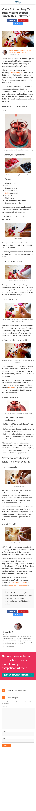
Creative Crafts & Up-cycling (25, 50)
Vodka (7, 193)
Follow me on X (9, 646)
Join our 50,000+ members (17, 675)
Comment (4, 707)
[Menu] (2, 2)
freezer (11, 388)
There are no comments (16, 690)
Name (3, 731)
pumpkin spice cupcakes (18, 585)
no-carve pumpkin (18, 582)
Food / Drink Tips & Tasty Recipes (18, 52)
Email (3, 738)
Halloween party (16, 73)
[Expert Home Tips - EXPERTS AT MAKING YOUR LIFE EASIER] (18, 3)
